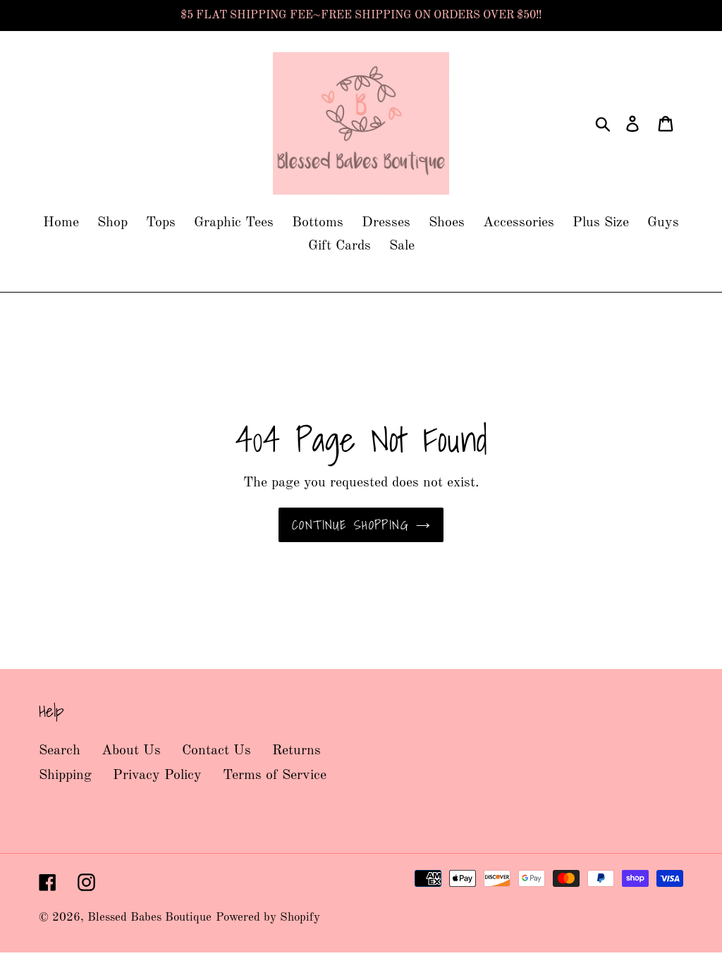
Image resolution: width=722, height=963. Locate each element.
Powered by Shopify (268, 918)
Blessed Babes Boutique (149, 918)
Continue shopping (350, 525)
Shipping (65, 775)
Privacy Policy (157, 775)
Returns (296, 751)
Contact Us (216, 751)
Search (59, 751)
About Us (131, 751)
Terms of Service (274, 775)
